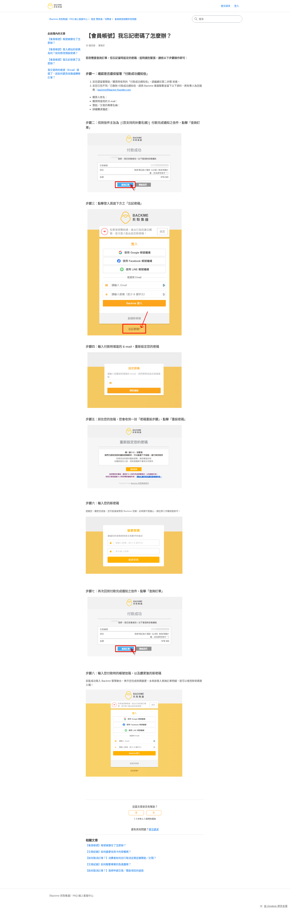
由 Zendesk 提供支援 (275, 906)
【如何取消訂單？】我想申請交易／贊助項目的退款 (115, 870)
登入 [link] (236, 6)
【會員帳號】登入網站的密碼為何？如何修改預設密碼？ (64, 51)
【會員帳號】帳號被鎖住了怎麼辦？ (64, 41)
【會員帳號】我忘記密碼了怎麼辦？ (64, 61)
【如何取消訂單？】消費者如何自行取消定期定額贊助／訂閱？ (121, 858)
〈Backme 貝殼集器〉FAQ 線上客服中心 (68, 19)
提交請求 (225, 6)
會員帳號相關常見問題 (125, 19)
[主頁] (55, 6)
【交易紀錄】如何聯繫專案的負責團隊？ (108, 864)
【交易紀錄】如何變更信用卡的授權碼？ (108, 851)
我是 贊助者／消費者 (101, 19)
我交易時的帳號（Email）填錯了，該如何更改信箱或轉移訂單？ (64, 73)
